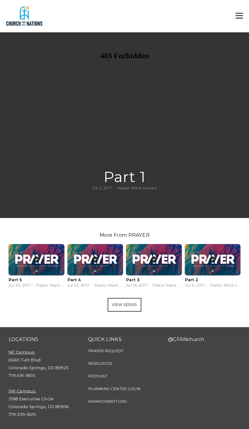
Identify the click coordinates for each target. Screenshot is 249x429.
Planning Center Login (114, 388)
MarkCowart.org (107, 401)
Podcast (97, 376)
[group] (36, 267)
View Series (124, 304)
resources (100, 363)
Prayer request (106, 351)
